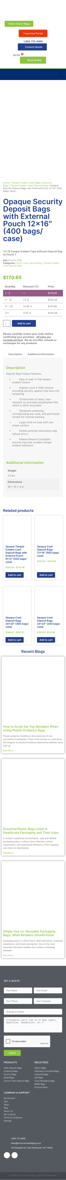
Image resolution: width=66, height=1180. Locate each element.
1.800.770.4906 (33, 41)
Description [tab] (15, 354)
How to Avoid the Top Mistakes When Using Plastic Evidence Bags (30, 728)
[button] (61, 74)
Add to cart (24, 323)
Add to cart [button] (14, 574)
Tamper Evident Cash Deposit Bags (29, 185)
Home (6, 182)
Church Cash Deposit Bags (28, 263)
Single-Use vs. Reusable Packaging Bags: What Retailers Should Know (29, 933)
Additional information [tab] (41, 354)
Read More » (8, 750)
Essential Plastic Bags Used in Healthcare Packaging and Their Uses (31, 830)
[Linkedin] (7, 1155)
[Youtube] (15, 1155)
